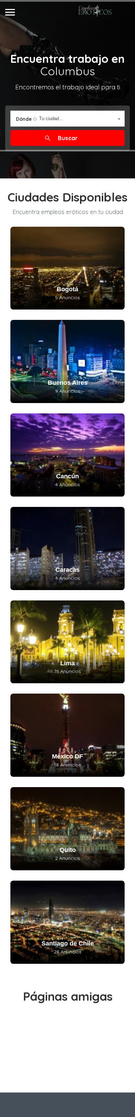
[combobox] (67, 118)
